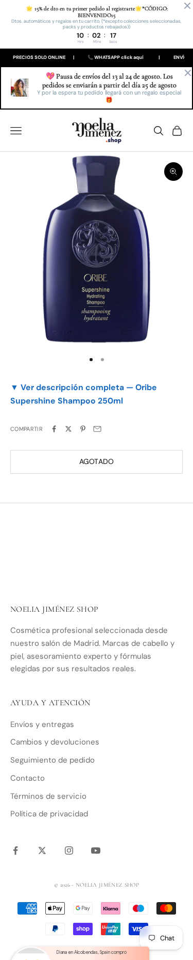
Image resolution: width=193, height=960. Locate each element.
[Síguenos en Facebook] (15, 850)
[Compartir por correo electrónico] (97, 429)
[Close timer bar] (187, 6)
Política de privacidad (49, 814)
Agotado (96, 461)
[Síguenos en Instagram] (69, 850)
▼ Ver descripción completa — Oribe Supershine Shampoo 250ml (83, 394)
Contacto (27, 778)
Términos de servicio (48, 796)
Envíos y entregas (42, 724)
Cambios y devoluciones (54, 742)
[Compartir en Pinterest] (83, 429)
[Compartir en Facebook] (54, 429)
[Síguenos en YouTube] (96, 850)
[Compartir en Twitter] (68, 429)
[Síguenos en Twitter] (42, 850)
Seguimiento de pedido (52, 760)
